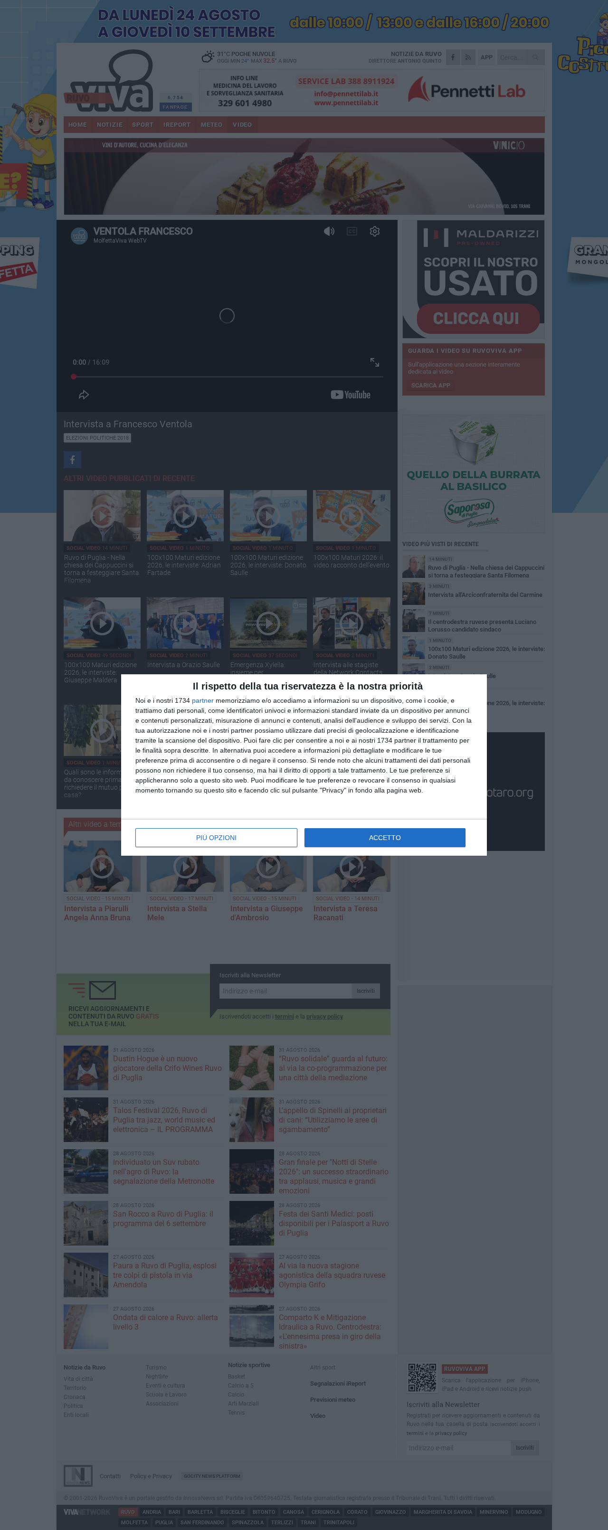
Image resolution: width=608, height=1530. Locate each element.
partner (203, 700)
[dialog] (304, 765)
